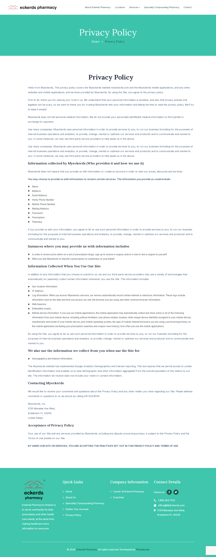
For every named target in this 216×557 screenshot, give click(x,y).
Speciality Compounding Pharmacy (85, 503)
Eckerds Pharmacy (86, 549)
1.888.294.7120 (166, 500)
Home (96, 41)
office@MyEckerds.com (171, 505)
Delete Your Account (77, 509)
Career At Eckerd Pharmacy (128, 491)
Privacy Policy (73, 515)
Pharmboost (142, 549)
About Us (71, 497)
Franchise (118, 497)
